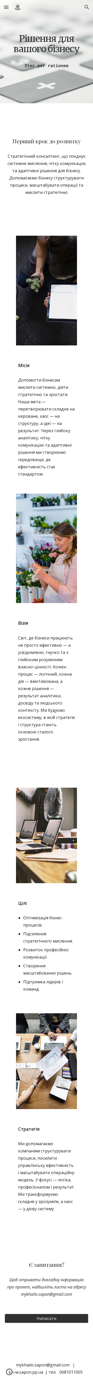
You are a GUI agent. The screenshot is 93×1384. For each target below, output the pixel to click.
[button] (6, 7)
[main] (46, 44)
